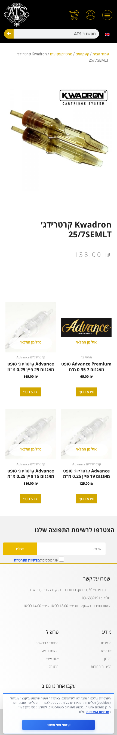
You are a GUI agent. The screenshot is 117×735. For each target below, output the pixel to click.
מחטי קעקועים (61, 54)
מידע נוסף (86, 391)
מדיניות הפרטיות (27, 560)
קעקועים (82, 54)
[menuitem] (107, 34)
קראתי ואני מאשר (58, 725)
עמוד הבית (101, 54)
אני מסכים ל (36, 559)
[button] (107, 15)
